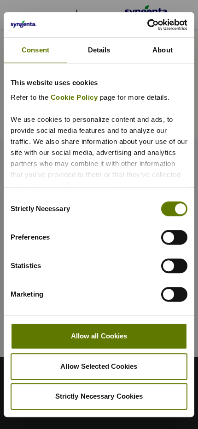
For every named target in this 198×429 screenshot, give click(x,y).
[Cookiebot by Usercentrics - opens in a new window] (147, 25)
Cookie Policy (74, 97)
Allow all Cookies (99, 336)
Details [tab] (99, 50)
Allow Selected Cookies (98, 366)
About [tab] (162, 50)
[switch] (174, 237)
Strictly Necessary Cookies (99, 396)
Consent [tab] (35, 50)
